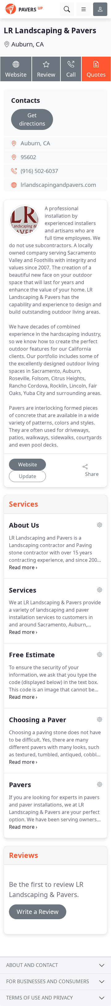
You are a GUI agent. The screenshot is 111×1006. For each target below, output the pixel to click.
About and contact (32, 965)
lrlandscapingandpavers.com (58, 184)
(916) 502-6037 (39, 171)
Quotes (96, 74)
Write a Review (38, 911)
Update (27, 476)
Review (46, 74)
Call (71, 74)
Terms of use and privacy (39, 997)
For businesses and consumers (47, 981)
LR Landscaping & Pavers (50, 30)
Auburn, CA (27, 44)
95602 (28, 157)
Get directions (32, 119)
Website (16, 74)
